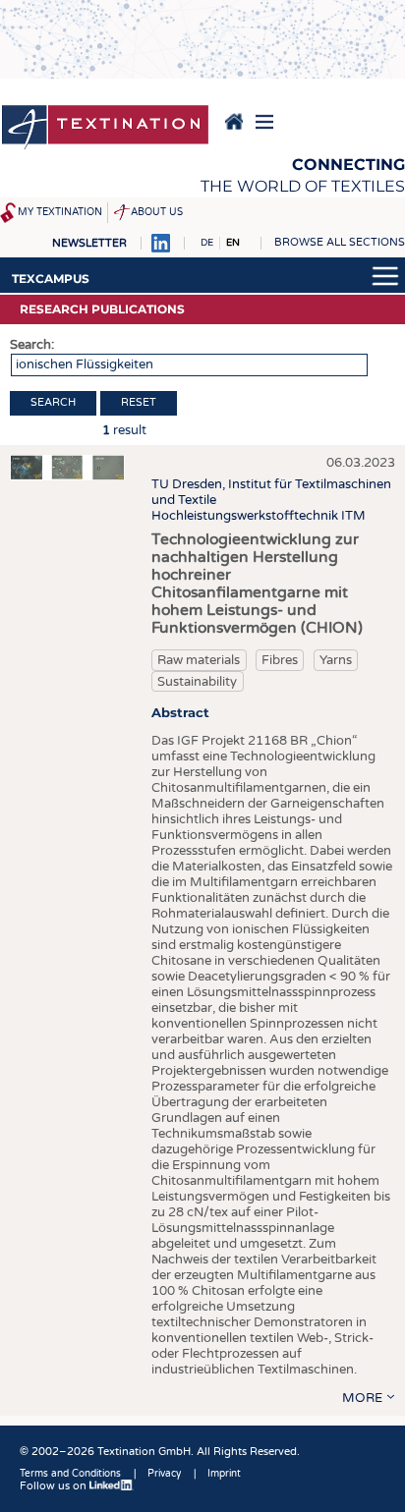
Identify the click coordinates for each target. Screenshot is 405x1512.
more (362, 1398)
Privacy (164, 1474)
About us (157, 212)
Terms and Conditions (70, 1474)
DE (207, 243)
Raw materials (198, 660)
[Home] (105, 128)
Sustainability (197, 682)
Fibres (279, 660)
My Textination (60, 212)
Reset (138, 402)
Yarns (335, 660)
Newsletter (89, 243)
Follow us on (54, 1486)
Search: (32, 345)
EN (233, 243)
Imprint (224, 1474)
